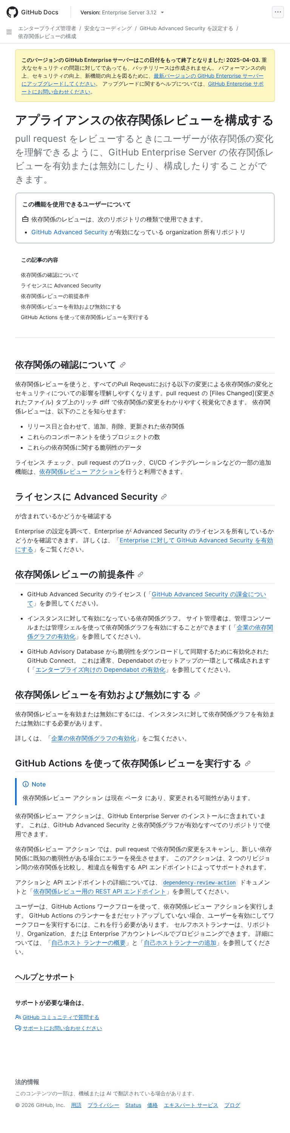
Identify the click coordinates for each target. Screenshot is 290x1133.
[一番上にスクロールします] (273, 1116)
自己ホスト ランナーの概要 (88, 942)
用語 (76, 1105)
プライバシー (103, 1105)
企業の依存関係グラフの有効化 (93, 738)
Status (133, 1105)
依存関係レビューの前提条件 (74, 574)
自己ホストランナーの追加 (180, 942)
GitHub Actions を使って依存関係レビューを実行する (128, 763)
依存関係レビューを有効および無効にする (103, 694)
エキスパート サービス (191, 1105)
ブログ (232, 1105)
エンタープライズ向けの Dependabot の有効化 (100, 669)
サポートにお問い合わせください (62, 1028)
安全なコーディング (108, 28)
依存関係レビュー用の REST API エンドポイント (99, 891)
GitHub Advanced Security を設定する (186, 28)
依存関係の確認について (66, 364)
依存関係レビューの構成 (47, 36)
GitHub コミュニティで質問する (61, 1017)
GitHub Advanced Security (69, 232)
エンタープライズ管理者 (47, 28)
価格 (152, 1105)
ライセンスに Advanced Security (86, 496)
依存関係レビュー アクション (79, 471)
